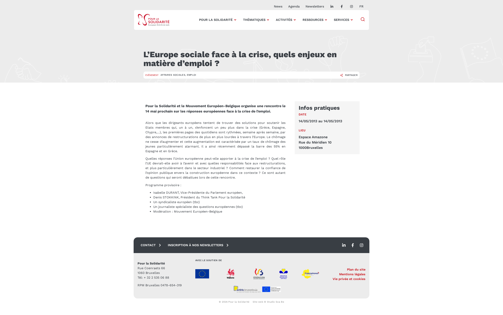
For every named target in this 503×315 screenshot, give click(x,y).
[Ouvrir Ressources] (326, 20)
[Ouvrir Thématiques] (268, 20)
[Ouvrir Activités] (294, 20)
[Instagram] (361, 245)
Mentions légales (352, 274)
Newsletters (315, 6)
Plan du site (356, 269)
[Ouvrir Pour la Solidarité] (235, 20)
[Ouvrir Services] (351, 20)
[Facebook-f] (353, 245)
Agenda (294, 6)
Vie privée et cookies (349, 279)
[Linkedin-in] (344, 245)
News (278, 6)
